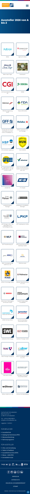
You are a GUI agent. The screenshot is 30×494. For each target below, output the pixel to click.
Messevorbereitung (8, 437)
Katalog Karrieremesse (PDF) (11, 435)
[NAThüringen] (18, 464)
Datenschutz (15, 480)
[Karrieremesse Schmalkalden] (8, 5)
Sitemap (15, 486)
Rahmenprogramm (8, 439)
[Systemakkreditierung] (6, 464)
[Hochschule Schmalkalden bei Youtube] (15, 472)
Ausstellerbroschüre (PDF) (10, 453)
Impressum (15, 476)
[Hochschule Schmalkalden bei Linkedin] (21, 472)
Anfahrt (10, 423)
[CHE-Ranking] (22, 464)
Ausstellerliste (6, 432)
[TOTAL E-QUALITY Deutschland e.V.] (9, 464)
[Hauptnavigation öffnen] (27, 5)
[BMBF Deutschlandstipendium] (3, 464)
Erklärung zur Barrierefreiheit (15, 483)
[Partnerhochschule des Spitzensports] (13, 464)
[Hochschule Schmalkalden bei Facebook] (8, 472)
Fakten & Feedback (8, 450)
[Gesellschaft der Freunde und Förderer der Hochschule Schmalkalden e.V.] (26, 464)
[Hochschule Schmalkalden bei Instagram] (11, 472)
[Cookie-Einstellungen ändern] (28, 492)
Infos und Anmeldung (9, 448)
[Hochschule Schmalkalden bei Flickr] (18, 472)
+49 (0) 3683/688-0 (9, 418)
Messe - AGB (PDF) (8, 455)
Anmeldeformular (7, 457)
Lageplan (3, 423)
